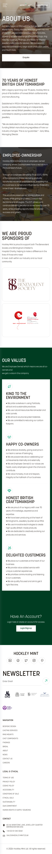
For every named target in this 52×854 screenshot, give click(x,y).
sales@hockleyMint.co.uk (18, 835)
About (5, 751)
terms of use (8, 778)
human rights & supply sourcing (17, 810)
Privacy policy (9, 782)
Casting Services (10, 731)
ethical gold (8, 798)
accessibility (8, 790)
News (5, 755)
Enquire (26, 58)
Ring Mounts (8, 735)
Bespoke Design (9, 726)
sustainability (9, 802)
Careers (6, 763)
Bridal (5, 747)
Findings (6, 743)
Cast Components (10, 739)
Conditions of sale (11, 794)
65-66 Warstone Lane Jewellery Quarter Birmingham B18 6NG (24, 826)
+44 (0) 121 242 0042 (14, 831)
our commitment (10, 806)
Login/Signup (42, 5)
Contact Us (7, 759)
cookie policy (8, 786)
